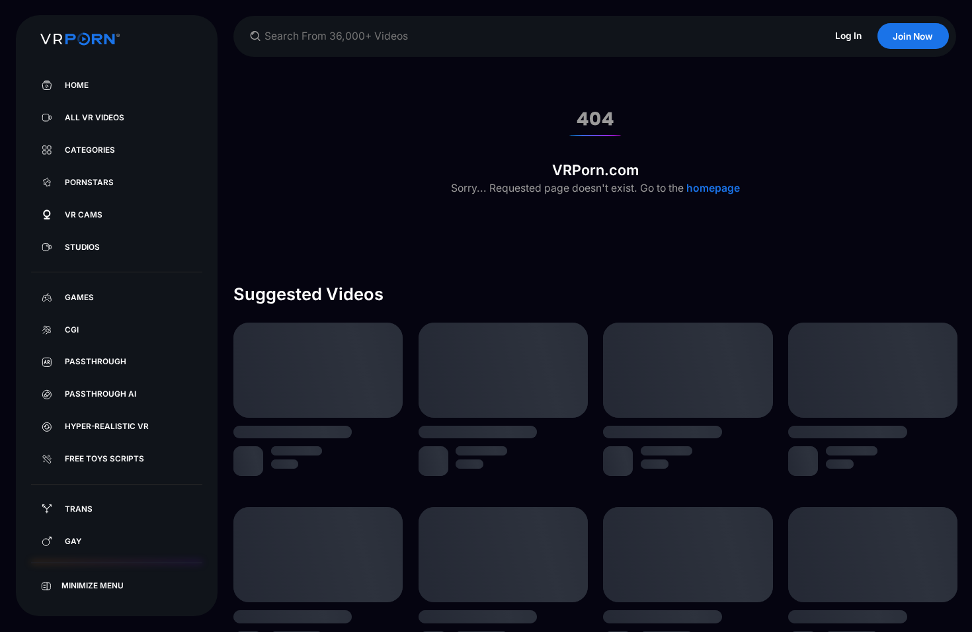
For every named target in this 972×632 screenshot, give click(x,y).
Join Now (913, 36)
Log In (848, 35)
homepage (712, 188)
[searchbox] (535, 36)
